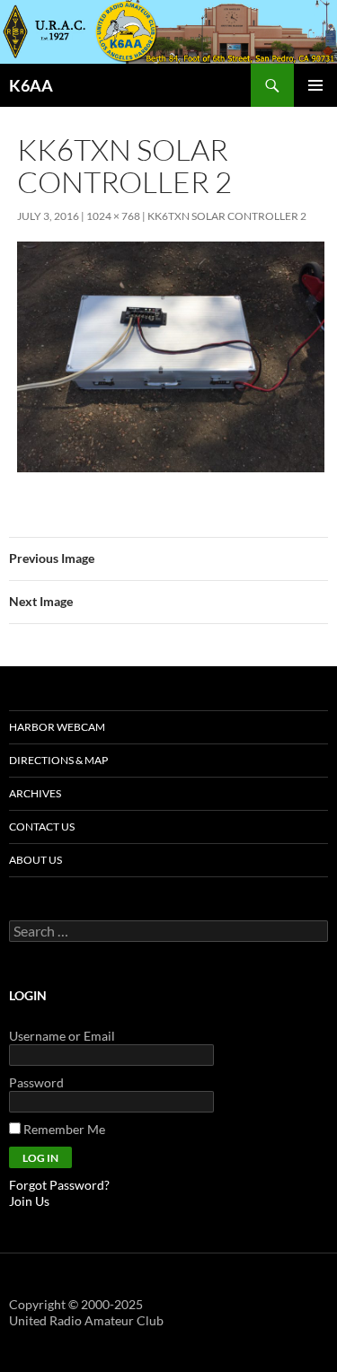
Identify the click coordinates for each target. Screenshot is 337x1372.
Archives (35, 793)
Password (36, 1082)
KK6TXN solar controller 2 (226, 216)
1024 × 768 (113, 216)
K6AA (31, 85)
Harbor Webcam (57, 727)
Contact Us (42, 826)
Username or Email (62, 1035)
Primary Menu (315, 85)
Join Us (29, 1201)
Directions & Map (58, 760)
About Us (35, 859)
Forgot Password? (59, 1184)
